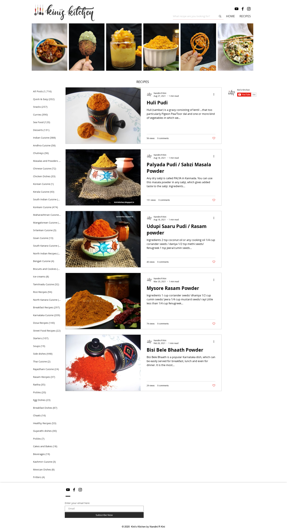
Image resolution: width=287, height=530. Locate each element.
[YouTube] (236, 8)
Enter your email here (77, 503)
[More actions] (215, 94)
